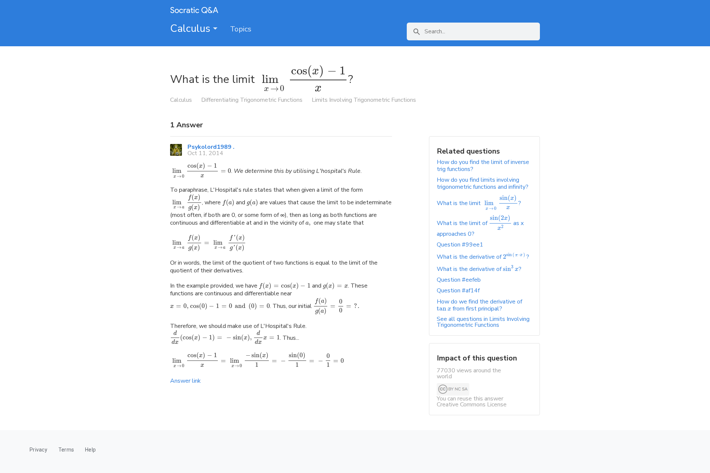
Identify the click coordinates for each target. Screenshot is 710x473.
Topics (240, 29)
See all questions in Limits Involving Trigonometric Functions (483, 322)
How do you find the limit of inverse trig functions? (483, 165)
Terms (66, 450)
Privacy (38, 450)
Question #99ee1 (460, 245)
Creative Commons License (472, 404)
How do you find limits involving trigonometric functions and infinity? (482, 183)
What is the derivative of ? (483, 257)
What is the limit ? (479, 203)
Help (90, 450)
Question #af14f (458, 290)
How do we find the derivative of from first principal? (479, 305)
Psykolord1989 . (210, 147)
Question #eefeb (459, 280)
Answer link (185, 381)
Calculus (191, 28)
